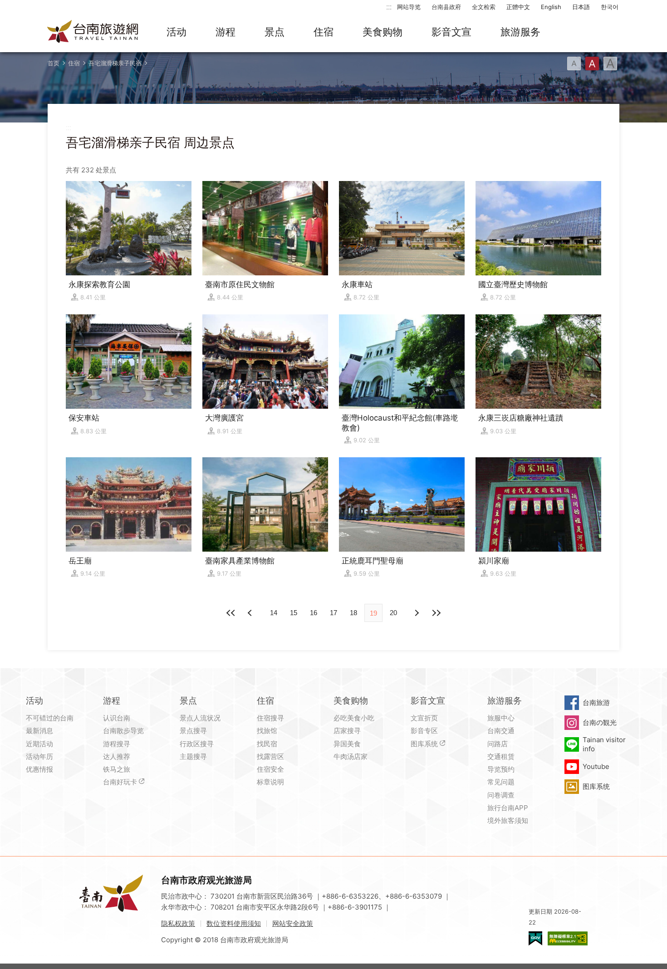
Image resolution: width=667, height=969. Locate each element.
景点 (274, 32)
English (551, 6)
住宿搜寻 (270, 718)
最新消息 (39, 730)
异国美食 (347, 743)
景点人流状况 (200, 718)
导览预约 (501, 769)
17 (333, 613)
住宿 (324, 32)
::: (389, 6)
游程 (225, 32)
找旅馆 (267, 730)
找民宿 (267, 743)
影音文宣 (451, 32)
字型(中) (592, 63)
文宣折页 (424, 718)
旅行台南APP (507, 807)
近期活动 (39, 743)
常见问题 (501, 782)
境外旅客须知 (507, 820)
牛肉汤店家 (351, 756)
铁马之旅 (116, 769)
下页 (251, 613)
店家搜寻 (347, 730)
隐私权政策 (178, 923)
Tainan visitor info (604, 744)
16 (313, 613)
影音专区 (424, 730)
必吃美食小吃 (354, 718)
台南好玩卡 (120, 782)
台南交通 (501, 730)
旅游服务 (520, 32)
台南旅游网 (93, 32)
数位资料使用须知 (233, 923)
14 (273, 613)
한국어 (609, 6)
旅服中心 (501, 718)
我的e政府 (535, 938)
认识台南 (116, 718)
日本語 (581, 6)
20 (393, 613)
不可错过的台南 (50, 718)
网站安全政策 (292, 923)
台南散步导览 (123, 730)
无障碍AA (568, 938)
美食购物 (382, 32)
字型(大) (610, 63)
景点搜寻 (193, 730)
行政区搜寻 (197, 743)
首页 (53, 63)
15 (293, 613)
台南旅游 (596, 702)
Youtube (596, 766)
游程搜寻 (116, 743)
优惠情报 (39, 769)
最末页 (436, 613)
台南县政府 (446, 6)
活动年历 (39, 756)
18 (353, 613)
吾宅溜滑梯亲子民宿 (115, 63)
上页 (416, 613)
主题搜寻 (193, 756)
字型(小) (574, 63)
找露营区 (270, 756)
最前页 (231, 613)
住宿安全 (270, 769)
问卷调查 (501, 795)
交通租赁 (501, 756)
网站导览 (409, 6)
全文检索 (483, 6)
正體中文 (518, 6)
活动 (176, 32)
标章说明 (270, 782)
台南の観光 (600, 722)
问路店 (497, 743)
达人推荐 (116, 756)
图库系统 (424, 743)
